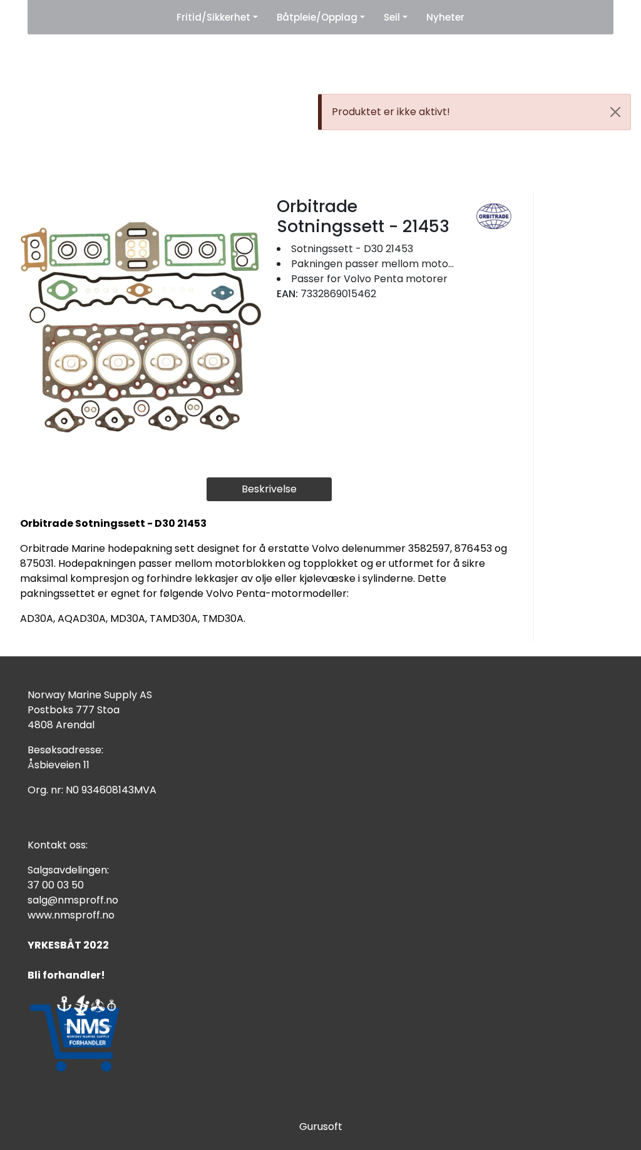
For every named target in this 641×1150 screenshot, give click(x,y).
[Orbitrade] (494, 216)
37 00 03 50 (56, 885)
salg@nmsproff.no (73, 900)
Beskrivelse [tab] (269, 489)
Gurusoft (320, 1126)
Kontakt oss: (58, 845)
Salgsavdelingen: (68, 870)
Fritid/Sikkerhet (213, 17)
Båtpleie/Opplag (317, 17)
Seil (392, 17)
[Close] (615, 112)
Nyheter (445, 17)
